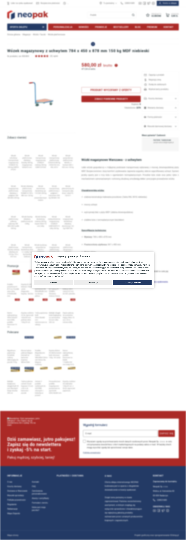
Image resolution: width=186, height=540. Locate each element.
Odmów (53, 282)
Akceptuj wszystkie (132, 282)
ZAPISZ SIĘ (166, 433)
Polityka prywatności (91, 452)
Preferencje (93, 282)
